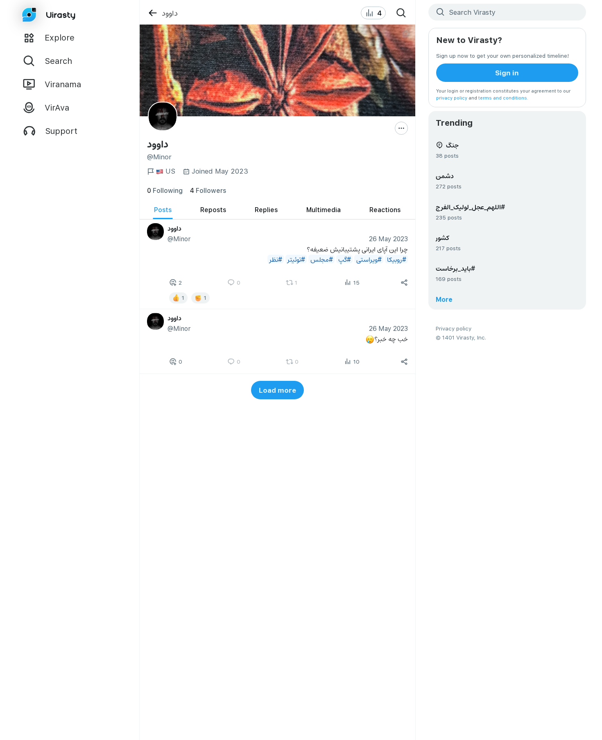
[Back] (152, 12)
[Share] (404, 282)
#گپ (344, 259)
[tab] (163, 210)
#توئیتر (296, 259)
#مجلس (321, 259)
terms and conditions (502, 98)
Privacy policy (453, 328)
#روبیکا (396, 259)
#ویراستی (368, 259)
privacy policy (451, 98)
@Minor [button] (178, 238)
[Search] (401, 13)
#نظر (275, 259)
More (444, 299)
